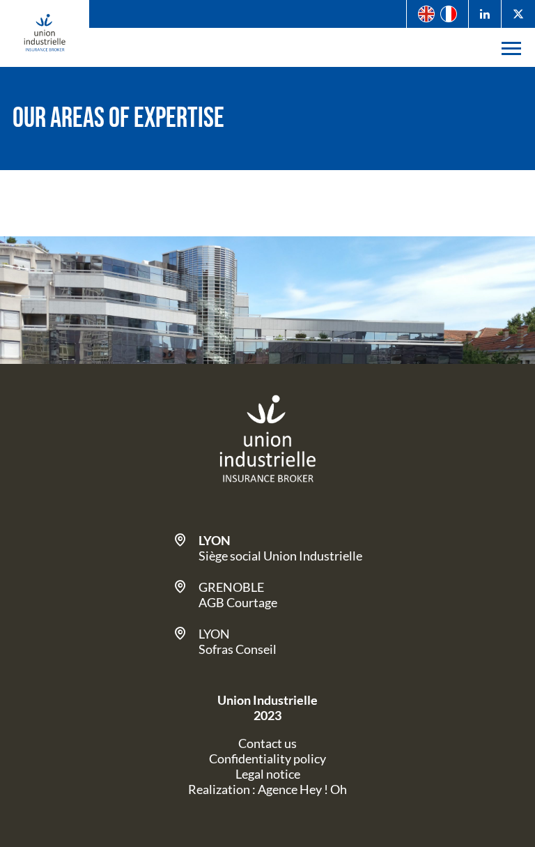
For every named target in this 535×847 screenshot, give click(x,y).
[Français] (448, 14)
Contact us (267, 743)
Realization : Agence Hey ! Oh (267, 789)
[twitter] (518, 14)
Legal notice (267, 773)
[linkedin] (485, 14)
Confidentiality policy (267, 758)
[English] (426, 14)
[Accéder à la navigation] (511, 47)
